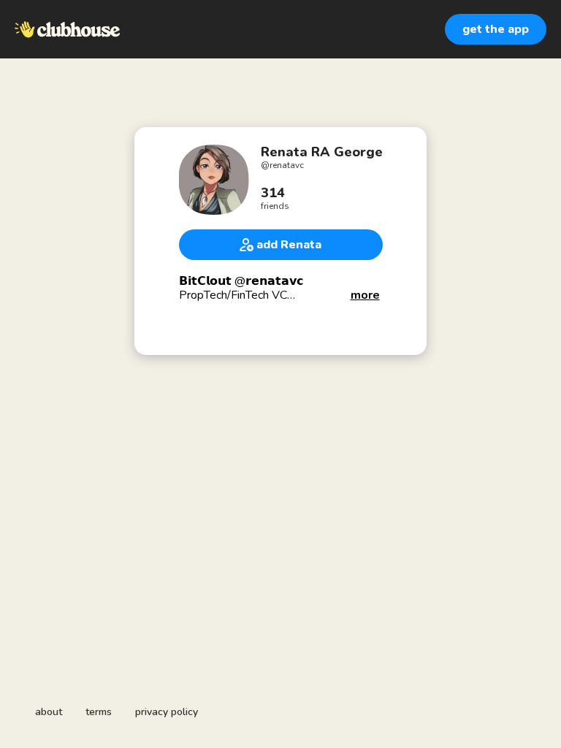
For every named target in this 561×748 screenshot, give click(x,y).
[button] (365, 295)
